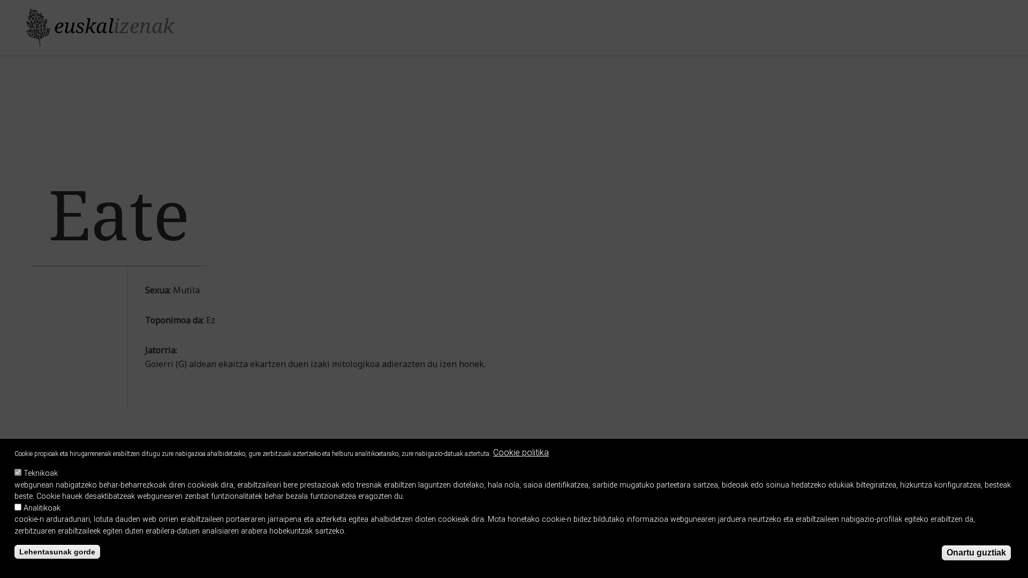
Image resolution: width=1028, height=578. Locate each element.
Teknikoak (41, 473)
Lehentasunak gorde (57, 551)
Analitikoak (42, 508)
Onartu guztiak (976, 553)
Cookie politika (521, 452)
